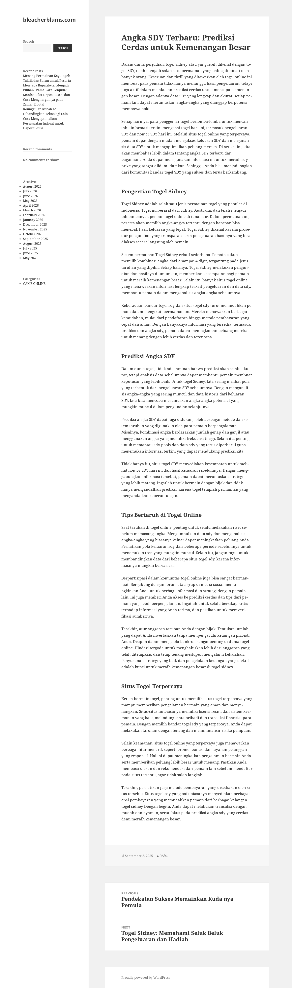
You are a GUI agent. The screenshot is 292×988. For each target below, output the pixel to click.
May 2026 (30, 201)
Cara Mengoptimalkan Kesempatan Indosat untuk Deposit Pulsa (43, 123)
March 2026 (32, 210)
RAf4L (164, 856)
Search (28, 41)
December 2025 (35, 224)
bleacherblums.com (49, 19)
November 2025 (35, 229)
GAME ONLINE (34, 283)
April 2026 (31, 205)
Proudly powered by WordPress (145, 977)
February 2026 (34, 215)
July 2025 (30, 248)
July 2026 (30, 191)
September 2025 (35, 239)
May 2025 (30, 258)
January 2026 (33, 220)
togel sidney (132, 806)
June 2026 (30, 196)
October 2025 (33, 234)
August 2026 (32, 186)
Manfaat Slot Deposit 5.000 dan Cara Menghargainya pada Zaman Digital (46, 99)
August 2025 (32, 243)
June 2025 (30, 253)
